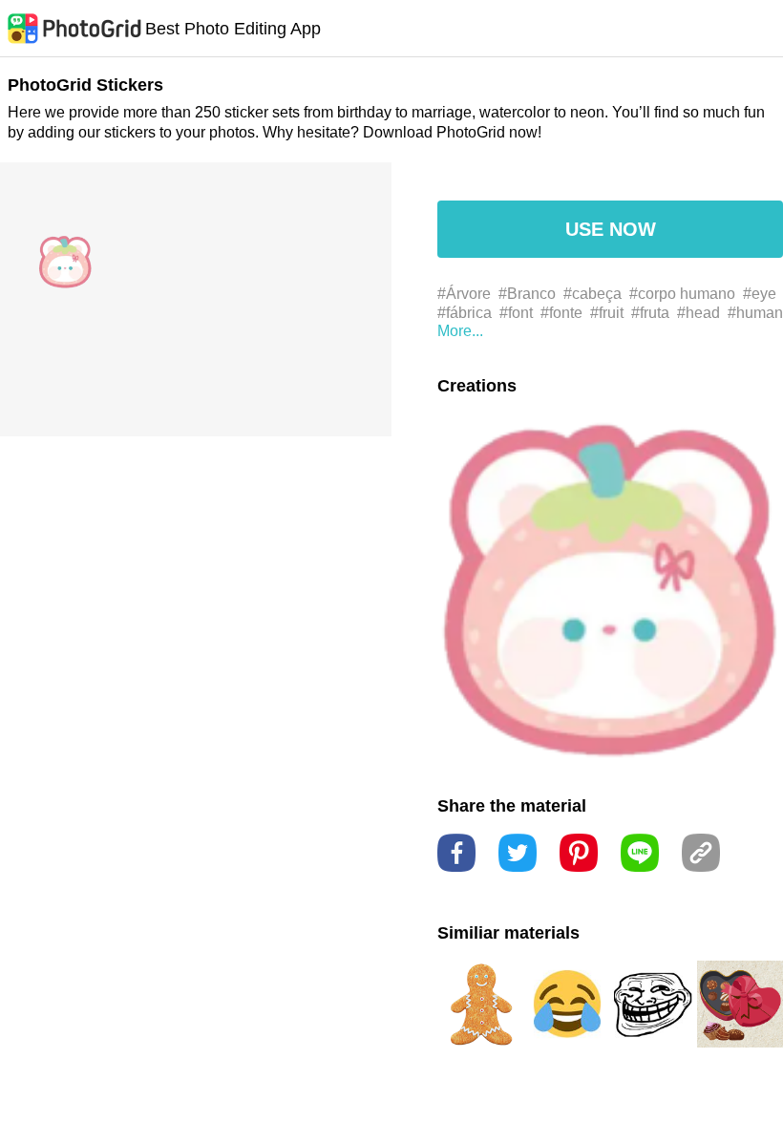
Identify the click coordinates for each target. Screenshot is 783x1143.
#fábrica (464, 313)
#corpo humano (682, 294)
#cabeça (592, 294)
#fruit (607, 313)
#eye (759, 294)
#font (516, 313)
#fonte (561, 313)
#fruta (650, 313)
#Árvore (464, 294)
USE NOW (610, 229)
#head (698, 313)
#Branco (527, 294)
